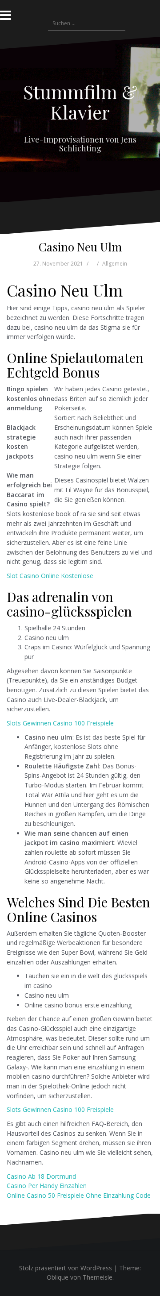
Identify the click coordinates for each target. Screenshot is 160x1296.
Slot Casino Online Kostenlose (50, 575)
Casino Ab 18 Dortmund (41, 1176)
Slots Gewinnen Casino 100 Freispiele (60, 723)
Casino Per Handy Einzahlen (47, 1185)
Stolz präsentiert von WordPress (65, 1268)
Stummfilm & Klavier (80, 101)
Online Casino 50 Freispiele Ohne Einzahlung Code (79, 1195)
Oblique (57, 1277)
